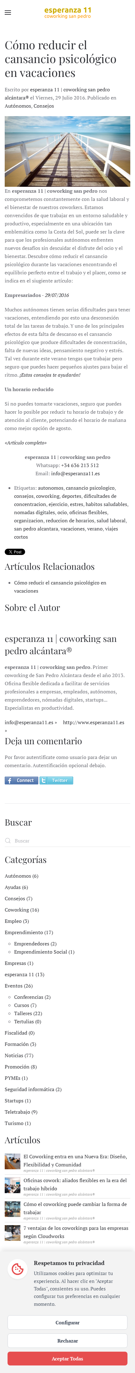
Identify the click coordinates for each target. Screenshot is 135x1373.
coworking (47, 496)
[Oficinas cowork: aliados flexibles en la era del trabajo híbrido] (12, 1184)
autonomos (50, 487)
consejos (24, 496)
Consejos (44, 105)
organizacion (28, 520)
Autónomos (18, 105)
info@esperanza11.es (75, 473)
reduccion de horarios (70, 520)
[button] (8, 12)
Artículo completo (25, 442)
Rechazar (67, 1341)
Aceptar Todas (67, 1358)
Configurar (67, 1322)
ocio (62, 512)
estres (76, 504)
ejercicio (58, 504)
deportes (71, 496)
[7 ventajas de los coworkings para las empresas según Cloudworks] (12, 1232)
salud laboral (111, 520)
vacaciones (73, 528)
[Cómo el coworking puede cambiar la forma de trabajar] (12, 1208)
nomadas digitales (34, 512)
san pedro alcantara (36, 528)
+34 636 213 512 (80, 465)
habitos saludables (106, 504)
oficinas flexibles (88, 512)
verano (95, 528)
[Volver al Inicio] (67, 12)
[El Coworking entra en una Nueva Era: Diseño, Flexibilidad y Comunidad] (12, 1160)
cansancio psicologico (90, 487)
